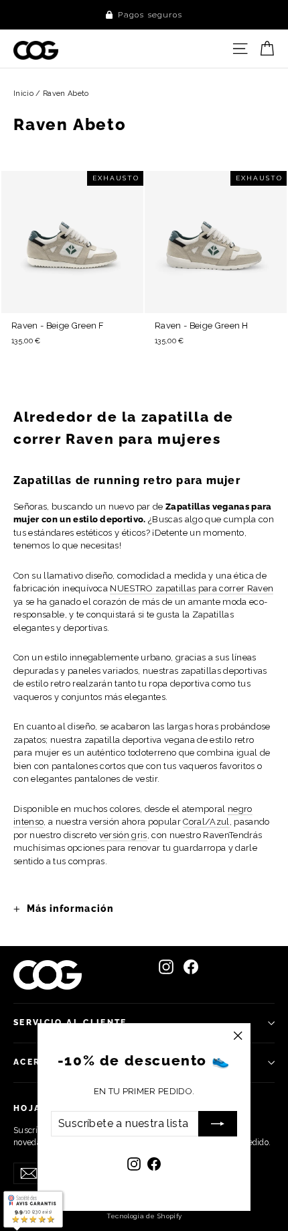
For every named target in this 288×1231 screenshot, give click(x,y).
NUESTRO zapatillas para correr (191, 588)
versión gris (123, 835)
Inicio (23, 93)
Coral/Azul (206, 822)
